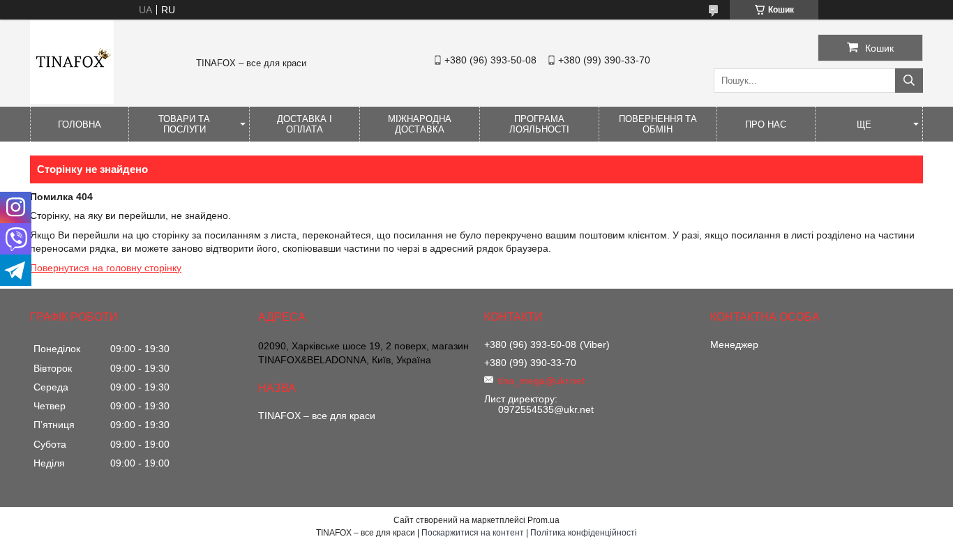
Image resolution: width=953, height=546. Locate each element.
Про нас (765, 124)
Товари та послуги (184, 124)
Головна (79, 124)
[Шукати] (909, 80)
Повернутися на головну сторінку (105, 267)
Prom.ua (543, 520)
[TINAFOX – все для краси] (72, 100)
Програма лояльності (539, 124)
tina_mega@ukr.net (541, 380)
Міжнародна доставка (419, 124)
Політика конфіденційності (583, 533)
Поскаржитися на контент (472, 533)
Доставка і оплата (304, 124)
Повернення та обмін (658, 124)
